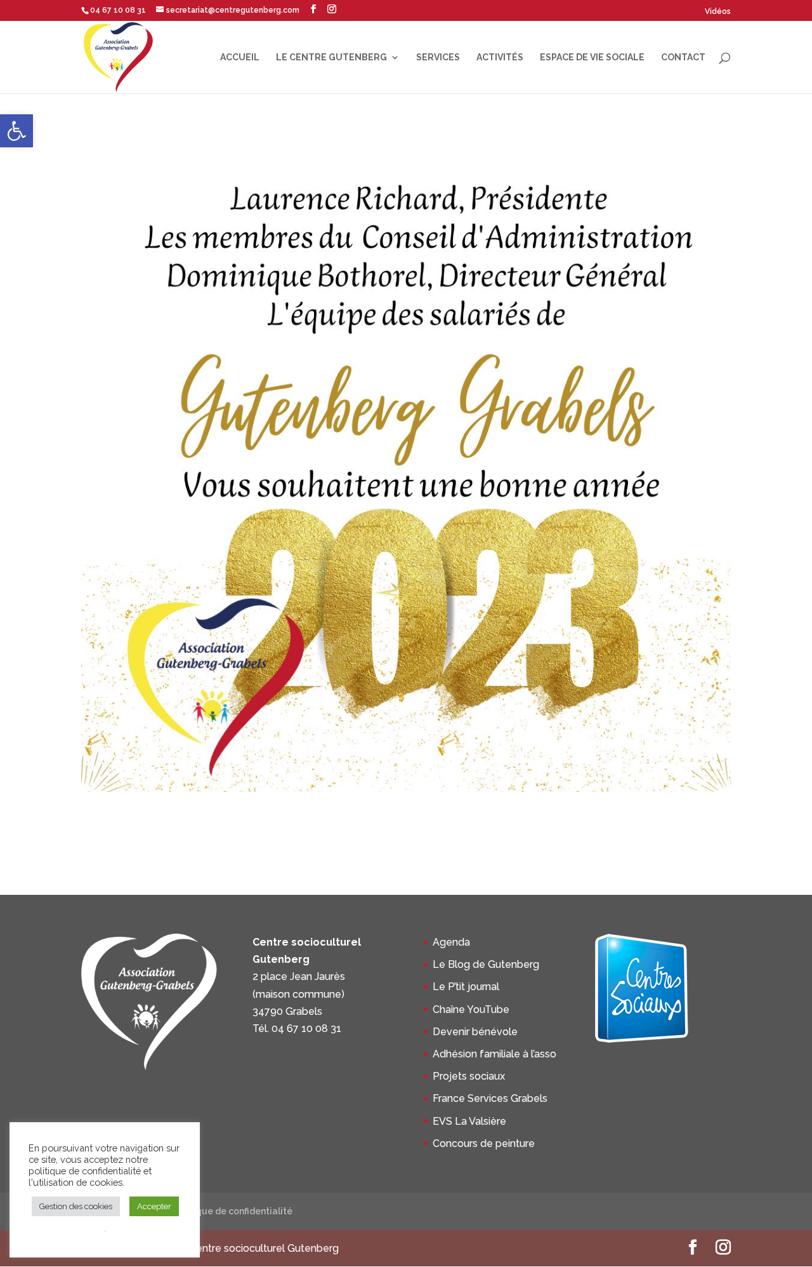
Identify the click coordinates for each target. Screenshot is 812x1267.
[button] (16, 130)
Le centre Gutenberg (331, 57)
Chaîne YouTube (471, 1009)
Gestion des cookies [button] (75, 1206)
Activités (499, 57)
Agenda (451, 942)
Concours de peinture (484, 1143)
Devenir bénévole (475, 1032)
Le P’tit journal (466, 987)
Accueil (239, 57)
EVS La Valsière (469, 1121)
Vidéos (718, 11)
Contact (683, 57)
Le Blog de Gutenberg (486, 964)
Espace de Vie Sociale (592, 57)
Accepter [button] (154, 1206)
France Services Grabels (490, 1098)
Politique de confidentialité (232, 1211)
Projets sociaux (469, 1076)
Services (438, 57)
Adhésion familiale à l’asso (494, 1054)
